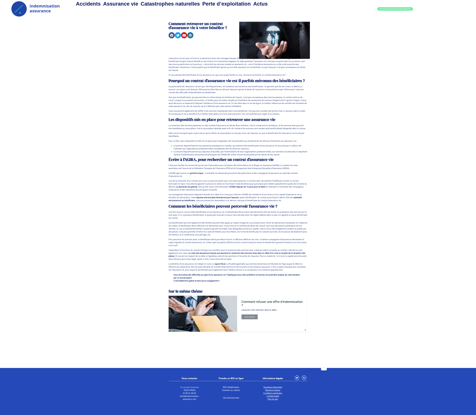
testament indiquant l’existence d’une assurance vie (207, 103)
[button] (395, 9)
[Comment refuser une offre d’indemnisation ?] (203, 314)
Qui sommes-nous (231, 397)
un (218, 264)
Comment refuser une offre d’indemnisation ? (272, 303)
